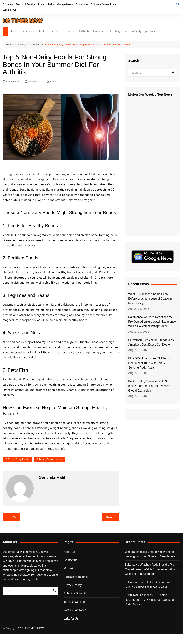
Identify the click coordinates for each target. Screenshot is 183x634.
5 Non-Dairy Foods (18, 459)
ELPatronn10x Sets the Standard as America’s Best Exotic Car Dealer (151, 342)
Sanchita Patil (13, 81)
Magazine (121, 31)
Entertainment (102, 31)
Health (42, 31)
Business (28, 31)
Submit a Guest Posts (104, 4)
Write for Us (10, 9)
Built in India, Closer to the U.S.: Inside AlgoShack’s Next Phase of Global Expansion (149, 386)
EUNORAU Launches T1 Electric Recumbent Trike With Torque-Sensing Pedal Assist (149, 363)
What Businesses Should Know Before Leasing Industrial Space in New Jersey (150, 299)
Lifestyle (56, 31)
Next (109, 516)
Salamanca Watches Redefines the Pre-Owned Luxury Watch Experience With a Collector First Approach (152, 321)
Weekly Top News (143, 31)
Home (14, 31)
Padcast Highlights (76, 576)
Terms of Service (25, 4)
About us (8, 4)
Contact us (82, 4)
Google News (65, 4)
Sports (69, 31)
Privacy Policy (46, 4)
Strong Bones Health (50, 459)
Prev (13, 516)
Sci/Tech (83, 31)
